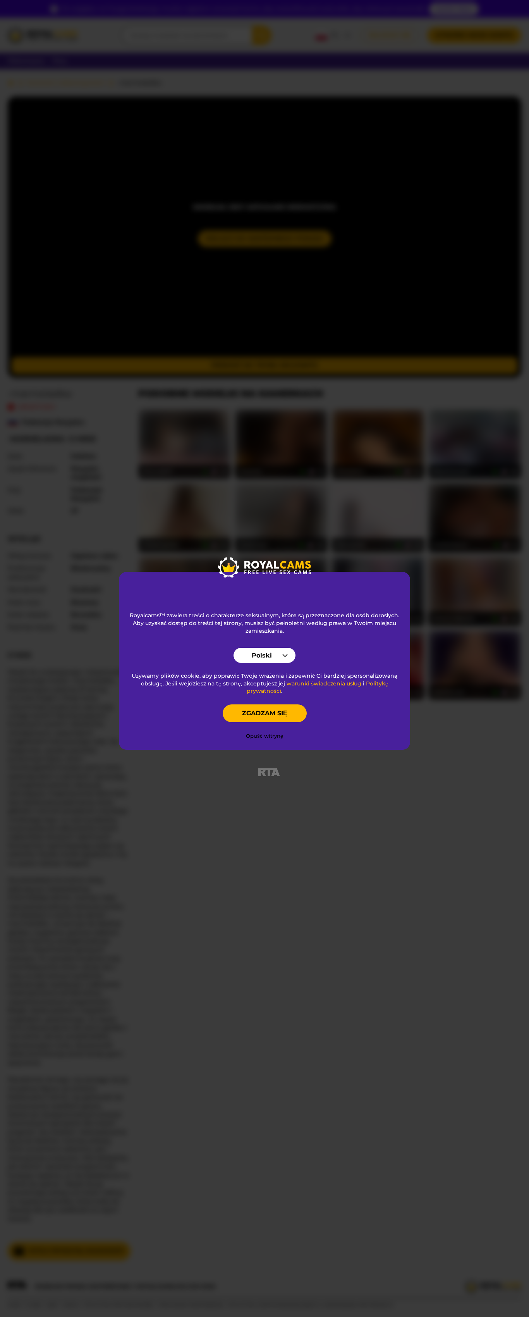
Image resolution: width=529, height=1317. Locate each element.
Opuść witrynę (264, 736)
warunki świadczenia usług (324, 683)
